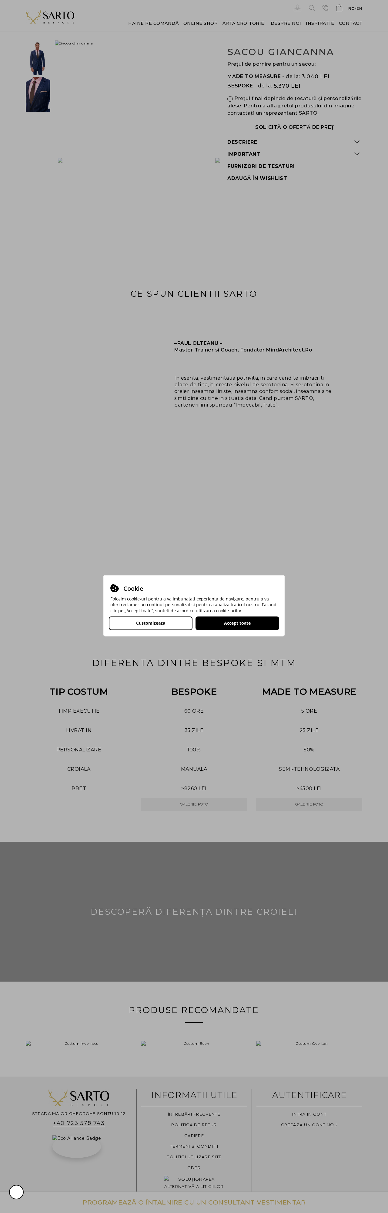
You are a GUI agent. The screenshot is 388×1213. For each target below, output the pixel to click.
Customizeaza (150, 623)
